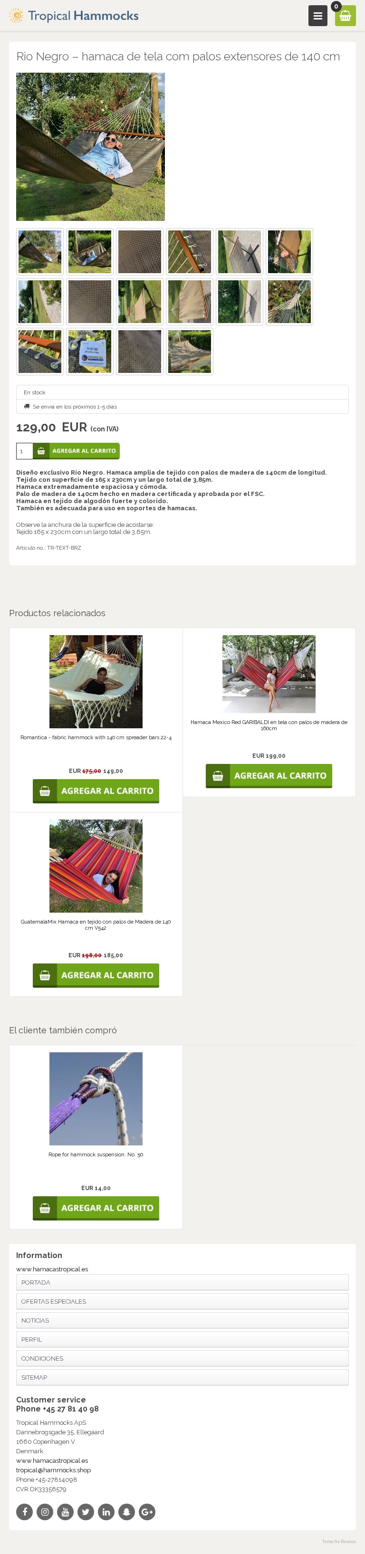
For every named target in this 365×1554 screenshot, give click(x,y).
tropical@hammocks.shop (53, 1470)
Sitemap (34, 1377)
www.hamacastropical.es (52, 1269)
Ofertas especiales (53, 1301)
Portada (35, 1282)
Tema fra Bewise (339, 1541)
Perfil (31, 1339)
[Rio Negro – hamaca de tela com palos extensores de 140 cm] (182, 147)
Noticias (35, 1320)
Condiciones (42, 1358)
